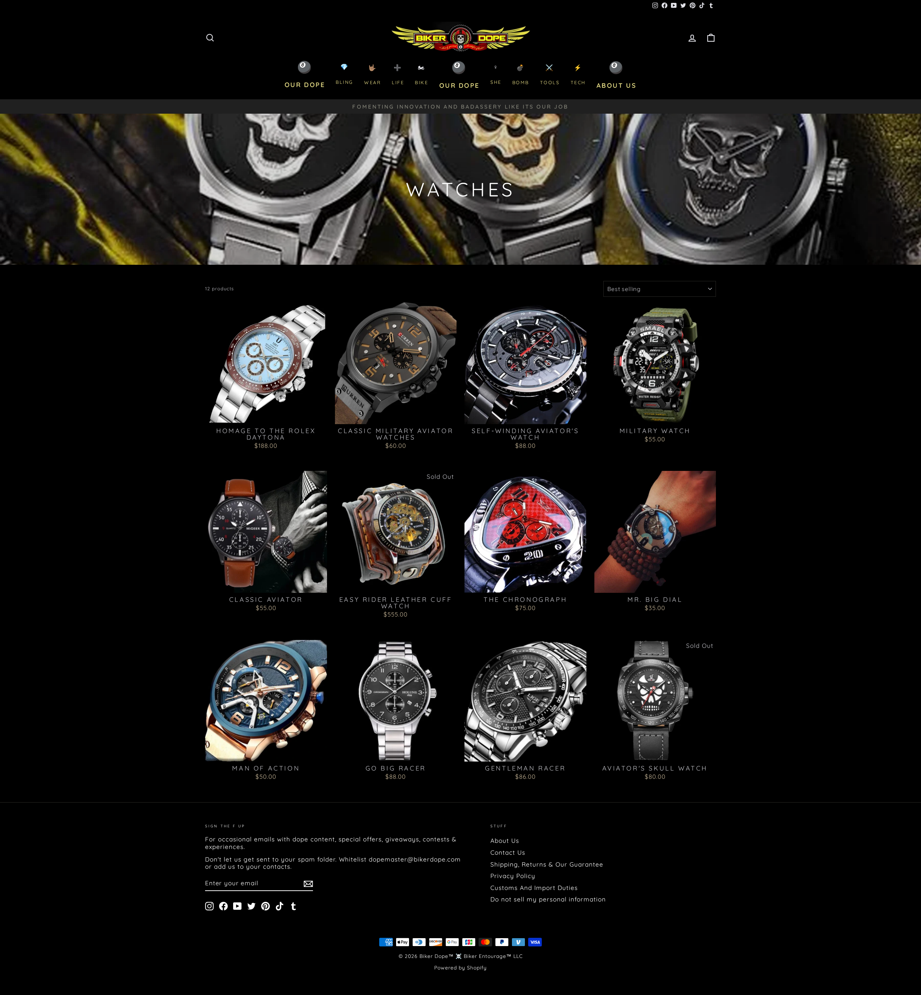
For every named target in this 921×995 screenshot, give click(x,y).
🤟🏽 (372, 75)
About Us (504, 840)
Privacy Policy (512, 876)
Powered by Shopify (460, 967)
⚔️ (550, 75)
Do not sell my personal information (548, 899)
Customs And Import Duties (534, 887)
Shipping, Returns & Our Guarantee (546, 864)
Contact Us (507, 852)
